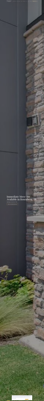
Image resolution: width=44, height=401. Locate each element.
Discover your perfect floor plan (12, 204)
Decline (30, 399)
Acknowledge (27, 399)
